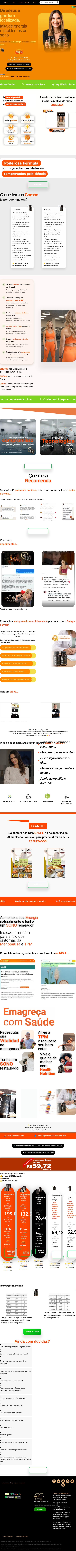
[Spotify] (63, 1485)
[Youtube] (58, 1481)
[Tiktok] (72, 1481)
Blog (34, 2)
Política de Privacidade (7, 1536)
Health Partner (24, 2)
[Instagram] (54, 1481)
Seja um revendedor (19, 1483)
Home (6, 2)
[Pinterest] (67, 1481)
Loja (13, 2)
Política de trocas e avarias (22, 1536)
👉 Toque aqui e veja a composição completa (20, 264)
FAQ (11, 1483)
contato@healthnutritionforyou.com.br (46, 1505)
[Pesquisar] (57, 2)
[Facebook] (63, 1481)
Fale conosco (5, 1483)
